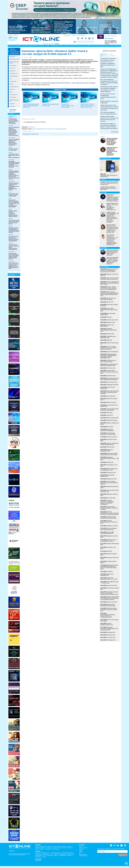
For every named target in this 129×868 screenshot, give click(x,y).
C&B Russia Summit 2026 (108, 399)
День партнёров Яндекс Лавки (107, 314)
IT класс (47, 45)
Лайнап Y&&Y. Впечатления (107, 325)
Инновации (13, 97)
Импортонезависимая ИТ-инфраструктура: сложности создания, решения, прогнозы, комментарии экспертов (112, 260)
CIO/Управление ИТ (14, 100)
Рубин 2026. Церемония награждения (107, 430)
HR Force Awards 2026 (112, 417)
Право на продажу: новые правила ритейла (108, 529)
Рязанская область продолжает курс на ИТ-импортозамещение (14, 155)
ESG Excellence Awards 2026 (109, 588)
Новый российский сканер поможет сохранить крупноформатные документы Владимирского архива (14, 186)
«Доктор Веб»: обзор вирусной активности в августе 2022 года (88, 105)
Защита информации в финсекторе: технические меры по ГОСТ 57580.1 (109, 283)
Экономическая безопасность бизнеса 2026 (107, 433)
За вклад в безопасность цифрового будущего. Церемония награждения (107, 502)
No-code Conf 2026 (112, 437)
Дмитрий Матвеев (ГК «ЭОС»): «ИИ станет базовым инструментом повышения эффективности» (87, 30)
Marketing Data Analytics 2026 (107, 475)
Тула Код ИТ (109, 415)
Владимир (11, 181)
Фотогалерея (96, 45)
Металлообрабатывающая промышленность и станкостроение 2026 (107, 616)
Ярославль (12, 137)
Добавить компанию (109, 51)
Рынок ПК (12, 68)
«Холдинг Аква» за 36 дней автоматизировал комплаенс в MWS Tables (108, 188)
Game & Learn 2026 (112, 602)
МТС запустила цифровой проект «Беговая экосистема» (108, 113)
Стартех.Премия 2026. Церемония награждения (109, 409)
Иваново (11, 234)
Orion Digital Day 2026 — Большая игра (109, 582)
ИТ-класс (102, 136)
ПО (11, 78)
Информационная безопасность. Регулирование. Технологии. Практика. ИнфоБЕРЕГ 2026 (108, 356)
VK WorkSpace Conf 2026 (108, 465)
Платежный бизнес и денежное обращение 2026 (109, 365)
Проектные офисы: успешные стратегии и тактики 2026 (108, 609)
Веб (51, 854)
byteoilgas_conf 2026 (112, 525)
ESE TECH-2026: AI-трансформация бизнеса (108, 540)
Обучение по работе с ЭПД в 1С (109, 275)
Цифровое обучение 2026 (109, 494)
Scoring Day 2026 (111, 472)
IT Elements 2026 (111, 375)
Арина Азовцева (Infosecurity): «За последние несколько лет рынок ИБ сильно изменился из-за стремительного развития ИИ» (112, 228)
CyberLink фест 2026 (112, 320)
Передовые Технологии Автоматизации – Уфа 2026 (109, 458)
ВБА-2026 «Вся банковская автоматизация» (108, 605)
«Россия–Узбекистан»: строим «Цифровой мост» (109, 444)
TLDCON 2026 (110, 447)
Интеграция (13, 65)
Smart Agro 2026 (111, 632)
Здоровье (12, 106)
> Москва (56, 43)
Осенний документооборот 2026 (106, 624)
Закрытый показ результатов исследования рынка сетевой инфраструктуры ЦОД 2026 (109, 293)
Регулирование (14, 86)
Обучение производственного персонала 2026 (108, 522)
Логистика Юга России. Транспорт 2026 (109, 491)
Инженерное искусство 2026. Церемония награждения (109, 379)
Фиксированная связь (14, 62)
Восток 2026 (110, 426)
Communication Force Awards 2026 (109, 405)
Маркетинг (13, 70)
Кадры (11, 84)
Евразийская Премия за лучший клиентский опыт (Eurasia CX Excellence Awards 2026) (109, 567)
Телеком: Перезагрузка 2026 (109, 544)
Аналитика (18, 45)
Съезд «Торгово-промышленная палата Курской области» (109, 483)
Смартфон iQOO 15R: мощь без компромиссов (108, 175)
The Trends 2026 (110, 637)
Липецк (11, 218)
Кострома (11, 261)
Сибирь (81, 851)
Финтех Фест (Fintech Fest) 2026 (109, 305)
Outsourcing (13, 81)
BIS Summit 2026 (111, 498)
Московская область (12, 116)
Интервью (25, 45)
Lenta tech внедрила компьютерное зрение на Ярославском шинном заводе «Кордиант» (14, 142)
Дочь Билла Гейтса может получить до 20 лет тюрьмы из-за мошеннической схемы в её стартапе (109, 119)
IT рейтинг (66, 45)
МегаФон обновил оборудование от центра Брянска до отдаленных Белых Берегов (14, 230)
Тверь (10, 147)
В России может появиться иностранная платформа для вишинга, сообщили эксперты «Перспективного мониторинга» (109, 126)
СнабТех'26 (110, 571)
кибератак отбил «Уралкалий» (12, 40)
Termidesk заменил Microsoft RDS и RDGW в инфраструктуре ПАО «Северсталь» (109, 183)
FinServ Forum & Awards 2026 (107, 388)
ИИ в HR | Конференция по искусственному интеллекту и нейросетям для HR (109, 513)
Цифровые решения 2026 (109, 536)
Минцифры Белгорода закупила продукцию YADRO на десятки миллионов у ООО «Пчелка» (14, 164)
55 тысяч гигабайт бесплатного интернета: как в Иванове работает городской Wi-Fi (14, 239)
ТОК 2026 (109, 317)
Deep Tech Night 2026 (112, 351)
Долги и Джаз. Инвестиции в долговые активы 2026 (108, 309)
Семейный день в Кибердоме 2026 (108, 337)
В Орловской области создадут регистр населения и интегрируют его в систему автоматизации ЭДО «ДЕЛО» (14, 203)
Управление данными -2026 (109, 487)
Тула (10, 192)
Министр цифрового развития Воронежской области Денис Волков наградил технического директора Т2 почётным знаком (14, 131)
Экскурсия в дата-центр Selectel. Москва (108, 299)
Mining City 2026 (110, 635)
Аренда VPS (38, 860)
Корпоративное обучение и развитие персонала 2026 (109, 372)
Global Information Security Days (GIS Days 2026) (108, 517)
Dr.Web (34, 129)
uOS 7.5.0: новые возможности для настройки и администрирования (108, 348)
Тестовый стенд (75, 45)
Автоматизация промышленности (15, 53)
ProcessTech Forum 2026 (108, 440)
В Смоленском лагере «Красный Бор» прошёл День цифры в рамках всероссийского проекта (14, 256)
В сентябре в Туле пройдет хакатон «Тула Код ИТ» (13, 195)
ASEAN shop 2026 (111, 402)
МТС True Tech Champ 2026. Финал (109, 620)
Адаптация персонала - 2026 (109, 558)
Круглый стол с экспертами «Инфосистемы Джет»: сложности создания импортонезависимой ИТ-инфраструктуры (18, 29)
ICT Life (54, 847)
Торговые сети (14, 73)
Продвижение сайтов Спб (30, 134)
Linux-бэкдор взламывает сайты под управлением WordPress (31, 105)
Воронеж (11, 125)
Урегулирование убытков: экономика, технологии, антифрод (109, 508)
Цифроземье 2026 (111, 479)
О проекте (11, 850)
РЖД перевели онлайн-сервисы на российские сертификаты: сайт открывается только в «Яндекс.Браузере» (109, 89)
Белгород (11, 159)
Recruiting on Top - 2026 (108, 548)
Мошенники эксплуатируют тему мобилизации (67, 105)
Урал (80, 850)
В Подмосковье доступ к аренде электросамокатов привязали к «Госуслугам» (13, 121)
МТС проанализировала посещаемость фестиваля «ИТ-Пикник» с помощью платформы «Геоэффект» (109, 82)
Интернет (12, 56)
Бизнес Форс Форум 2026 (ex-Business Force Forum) (108, 454)
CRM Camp (109, 412)
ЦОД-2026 (109, 340)
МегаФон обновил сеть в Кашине (13, 149)
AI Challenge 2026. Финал (108, 562)
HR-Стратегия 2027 (112, 382)
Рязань (11, 152)
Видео (89, 45)
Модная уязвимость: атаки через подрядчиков (109, 102)
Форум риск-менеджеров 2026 (106, 450)
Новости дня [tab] (103, 55)
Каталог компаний (115, 45)
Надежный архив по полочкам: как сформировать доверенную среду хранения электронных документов (112, 151)
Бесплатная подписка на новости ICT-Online (111, 849)
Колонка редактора (111, 36)
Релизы (84, 45)
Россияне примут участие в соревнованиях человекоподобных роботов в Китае (108, 96)
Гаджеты (12, 103)
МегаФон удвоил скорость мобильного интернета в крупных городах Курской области (13, 213)
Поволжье (81, 849)
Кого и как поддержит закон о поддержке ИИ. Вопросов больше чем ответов (111, 42)
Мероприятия (33, 45)
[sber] (64, 9)
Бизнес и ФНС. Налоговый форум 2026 (107, 533)
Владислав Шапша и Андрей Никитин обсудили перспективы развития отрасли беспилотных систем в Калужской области (14, 175)
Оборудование (14, 76)
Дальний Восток (83, 854)
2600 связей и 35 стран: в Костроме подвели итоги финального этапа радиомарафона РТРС (14, 265)
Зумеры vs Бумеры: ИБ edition (109, 423)
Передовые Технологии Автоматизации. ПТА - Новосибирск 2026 (109, 628)
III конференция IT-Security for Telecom (35, 122)
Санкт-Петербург (83, 847)
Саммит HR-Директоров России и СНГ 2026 (108, 578)
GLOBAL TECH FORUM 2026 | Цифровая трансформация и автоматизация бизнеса (109, 598)
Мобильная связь (14, 59)
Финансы (12, 89)
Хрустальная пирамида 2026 (107, 574)
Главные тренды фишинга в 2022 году (50, 104)
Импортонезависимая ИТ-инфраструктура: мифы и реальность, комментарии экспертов (112, 252)
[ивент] (14, 835)
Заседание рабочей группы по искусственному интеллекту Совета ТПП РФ (108, 270)
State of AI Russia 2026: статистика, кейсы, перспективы (109, 278)
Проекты (41, 45)
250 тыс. (13, 37)
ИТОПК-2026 (110, 462)
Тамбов (11, 243)
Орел (10, 198)
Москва (81, 846)
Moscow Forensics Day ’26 (109, 343)
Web (11, 92)
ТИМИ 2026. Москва (112, 420)
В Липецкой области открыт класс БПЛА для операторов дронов (14, 222)
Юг (80, 853)
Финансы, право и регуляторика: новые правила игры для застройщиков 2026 (108, 288)
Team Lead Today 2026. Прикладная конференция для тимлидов (109, 392)
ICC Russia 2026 (111, 368)
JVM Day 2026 (110, 333)
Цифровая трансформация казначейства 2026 (108, 330)
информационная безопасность (45, 129)
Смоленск (11, 251)
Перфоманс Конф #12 (112, 384)
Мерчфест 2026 (111, 322)
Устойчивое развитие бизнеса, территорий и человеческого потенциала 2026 (109, 593)
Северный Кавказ (83, 855)
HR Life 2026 (110, 302)
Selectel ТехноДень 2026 (108, 554)
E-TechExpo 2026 (111, 640)
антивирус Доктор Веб (60, 129)
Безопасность (13, 94)
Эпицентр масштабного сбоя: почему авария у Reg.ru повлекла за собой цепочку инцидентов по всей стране (109, 108)
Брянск (11, 226)
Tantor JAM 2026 (111, 396)
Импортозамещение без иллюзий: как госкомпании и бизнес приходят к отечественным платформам (41, 30)
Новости (11, 45)
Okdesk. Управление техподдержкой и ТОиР (108, 469)
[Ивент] (14, 283)
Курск (10, 209)
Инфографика (105, 45)
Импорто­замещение (13, 49)
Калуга (10, 169)
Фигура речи (70, 847)
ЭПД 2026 (109, 551)
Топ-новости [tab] (113, 55)
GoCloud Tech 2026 (112, 585)
